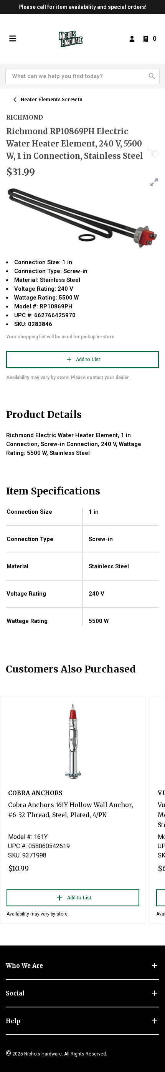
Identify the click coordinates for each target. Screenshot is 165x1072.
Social (15, 993)
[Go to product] (73, 740)
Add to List (88, 359)
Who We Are (24, 965)
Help (13, 1021)
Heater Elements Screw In (51, 99)
